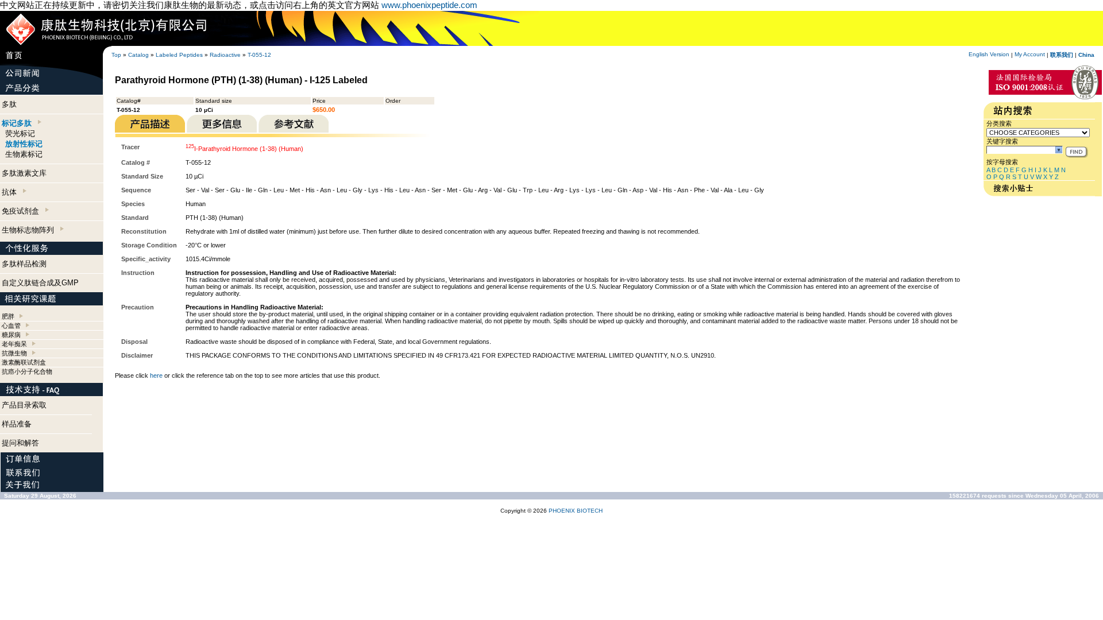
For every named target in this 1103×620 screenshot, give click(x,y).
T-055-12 (259, 55)
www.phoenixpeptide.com (429, 5)
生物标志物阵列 (30, 230)
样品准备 (17, 424)
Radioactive (225, 55)
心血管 (11, 325)
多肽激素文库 (24, 173)
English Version (989, 54)
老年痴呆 (14, 343)
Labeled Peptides (179, 55)
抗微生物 (14, 353)
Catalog (138, 55)
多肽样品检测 (24, 263)
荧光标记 (20, 133)
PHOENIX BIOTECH (576, 510)
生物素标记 (24, 154)
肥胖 (8, 316)
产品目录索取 (24, 405)
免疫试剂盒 (23, 211)
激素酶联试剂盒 (24, 362)
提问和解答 (20, 443)
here (156, 375)
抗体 (11, 192)
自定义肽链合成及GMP (40, 282)
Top (116, 55)
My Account (1030, 54)
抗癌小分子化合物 (27, 371)
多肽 (9, 104)
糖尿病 (11, 334)
